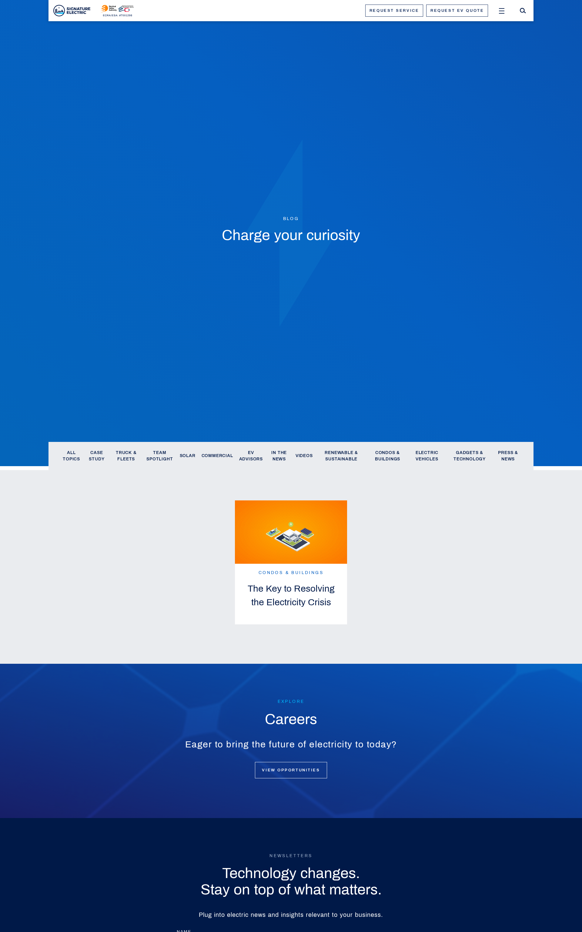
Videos (304, 455)
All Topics (71, 456)
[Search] (522, 10)
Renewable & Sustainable (341, 456)
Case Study (96, 456)
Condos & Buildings (387, 456)
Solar (188, 455)
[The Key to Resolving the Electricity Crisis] (291, 532)
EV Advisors (251, 456)
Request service (394, 10)
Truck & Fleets (126, 456)
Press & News (508, 456)
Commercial (217, 455)
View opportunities (291, 770)
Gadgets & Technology (469, 456)
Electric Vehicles (427, 456)
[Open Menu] (501, 10)
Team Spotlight (159, 456)
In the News (279, 456)
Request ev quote (457, 10)
